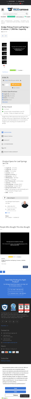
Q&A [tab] (5, 148)
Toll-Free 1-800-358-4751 (16, 289)
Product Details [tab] (8, 136)
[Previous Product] (2, 35)
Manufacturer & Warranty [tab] (11, 151)
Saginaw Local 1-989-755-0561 (16, 293)
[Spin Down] (9, 85)
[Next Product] (5, 35)
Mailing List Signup (5, 360)
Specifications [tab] (7, 132)
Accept (15, 388)
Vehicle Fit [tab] (6, 140)
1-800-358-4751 (21, 1)
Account (16, 3)
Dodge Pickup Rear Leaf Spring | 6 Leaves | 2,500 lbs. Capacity (13, 261)
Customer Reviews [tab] (8, 144)
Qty (3, 84)
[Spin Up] (9, 84)
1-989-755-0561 (11, 1)
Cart (21, 3)
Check (6, 80)
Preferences (15, 395)
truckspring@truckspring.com (10, 342)
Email (8, 212)
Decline (15, 391)
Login (10, 3)
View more (5, 102)
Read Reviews (5, 72)
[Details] (25, 267)
